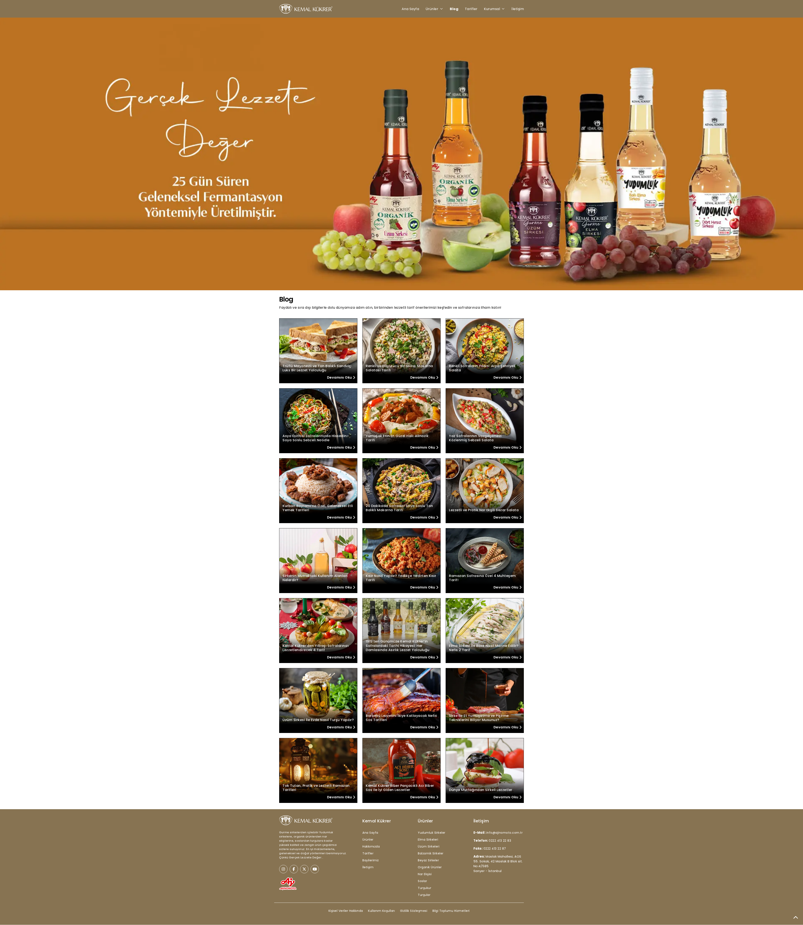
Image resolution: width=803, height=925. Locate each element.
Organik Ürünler (430, 867)
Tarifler (471, 8)
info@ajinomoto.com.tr (504, 833)
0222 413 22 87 (494, 848)
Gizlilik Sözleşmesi (413, 911)
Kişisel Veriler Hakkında (346, 911)
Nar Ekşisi (425, 874)
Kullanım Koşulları (381, 911)
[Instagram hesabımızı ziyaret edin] (283, 869)
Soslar (422, 881)
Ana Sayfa (410, 8)
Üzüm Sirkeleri (428, 846)
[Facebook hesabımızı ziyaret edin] (294, 869)
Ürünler (432, 8)
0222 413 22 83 (500, 841)
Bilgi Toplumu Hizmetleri (451, 911)
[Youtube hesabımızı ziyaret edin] (315, 869)
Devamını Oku (340, 377)
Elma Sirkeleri (428, 839)
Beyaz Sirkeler (428, 860)
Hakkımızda (371, 846)
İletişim (517, 8)
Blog (454, 8)
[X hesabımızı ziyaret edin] (304, 869)
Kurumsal (492, 8)
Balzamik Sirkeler (431, 853)
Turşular (424, 895)
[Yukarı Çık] (795, 917)
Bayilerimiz (370, 860)
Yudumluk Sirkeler (431, 833)
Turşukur (424, 888)
